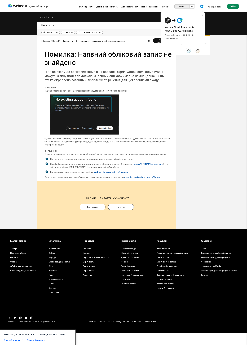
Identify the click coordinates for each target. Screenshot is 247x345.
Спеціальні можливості (167, 266)
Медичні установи (129, 253)
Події (51, 275)
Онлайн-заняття (164, 257)
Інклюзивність (163, 270)
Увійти (233, 6)
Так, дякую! (92, 207)
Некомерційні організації (132, 275)
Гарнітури (87, 249)
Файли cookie (137, 322)
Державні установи (130, 257)
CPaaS (52, 284)
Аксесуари (88, 275)
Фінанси (125, 262)
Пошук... (181, 6)
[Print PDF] (149, 41)
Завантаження (163, 249)
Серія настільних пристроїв (95, 257)
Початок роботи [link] (85, 7)
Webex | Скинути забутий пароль (111, 172)
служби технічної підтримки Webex (142, 177)
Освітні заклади (128, 249)
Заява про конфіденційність (119, 322)
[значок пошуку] (176, 6)
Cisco (203, 249)
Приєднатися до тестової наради (172, 253)
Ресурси (165, 7)
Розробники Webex (165, 284)
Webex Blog (206, 262)
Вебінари (53, 270)
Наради (13, 257)
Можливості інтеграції (167, 262)
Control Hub (54, 292)
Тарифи (13, 249)
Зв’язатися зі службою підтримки (216, 253)
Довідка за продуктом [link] (107, 7)
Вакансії (204, 275)
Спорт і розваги (128, 266)
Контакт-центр (56, 279)
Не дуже (121, 207)
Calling (13, 262)
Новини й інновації (165, 288)
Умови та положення (97, 322)
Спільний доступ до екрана (23, 270)
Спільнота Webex (165, 279)
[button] (201, 6)
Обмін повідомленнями (21, 266)
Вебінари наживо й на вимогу (170, 275)
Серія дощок (89, 266)
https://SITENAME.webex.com (148, 164)
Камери (86, 253)
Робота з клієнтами (130, 270)
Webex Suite (54, 249)
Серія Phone (88, 270)
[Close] (72, 333)
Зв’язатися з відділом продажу (215, 257)
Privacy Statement (12, 340)
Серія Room (88, 262)
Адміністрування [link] (129, 7)
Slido (51, 266)
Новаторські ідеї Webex (211, 266)
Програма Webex (18, 253)
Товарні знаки (150, 322)
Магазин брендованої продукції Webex (219, 270)
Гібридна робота (128, 284)
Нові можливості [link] (149, 7)
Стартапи (125, 279)
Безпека (52, 288)
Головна (42, 17)
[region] (38, 337)
